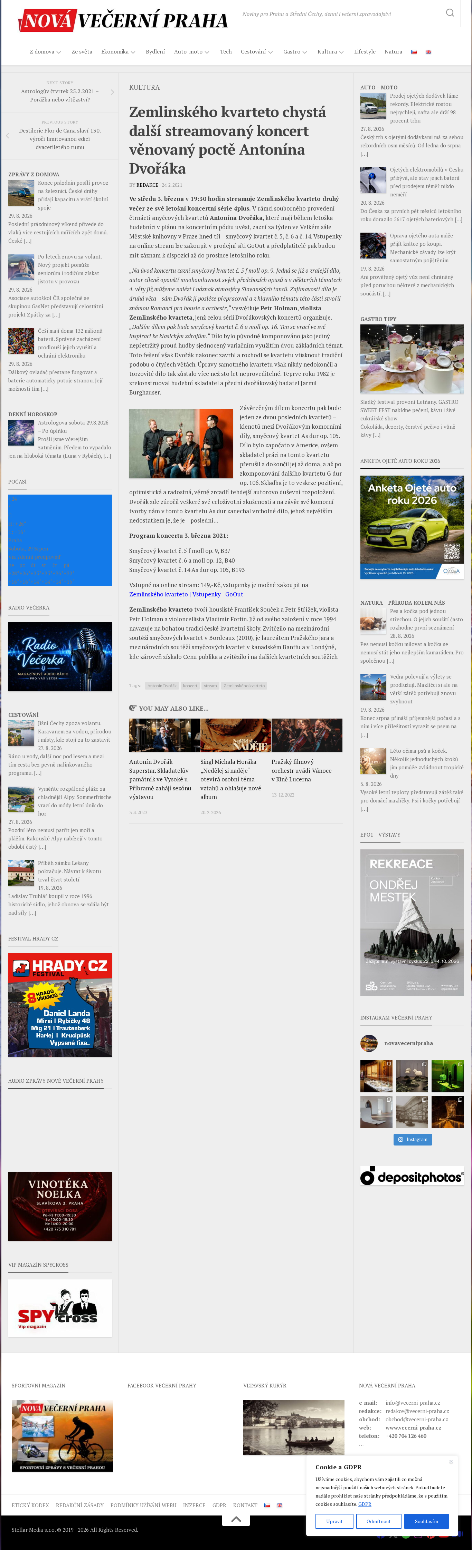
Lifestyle (365, 51)
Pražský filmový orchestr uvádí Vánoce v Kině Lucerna (302, 770)
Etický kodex (30, 1505)
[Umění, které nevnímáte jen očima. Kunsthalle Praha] (412, 1076)
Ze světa (82, 51)
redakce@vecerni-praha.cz (417, 1410)
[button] (412, 922)
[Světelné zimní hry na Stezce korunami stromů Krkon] (448, 1112)
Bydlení (155, 51)
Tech (226, 51)
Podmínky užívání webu (143, 1505)
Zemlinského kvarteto (244, 685)
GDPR (364, 1504)
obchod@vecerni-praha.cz (417, 1419)
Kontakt (245, 1505)
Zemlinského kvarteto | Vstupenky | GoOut (186, 594)
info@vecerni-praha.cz (413, 1402)
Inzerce (194, 1505)
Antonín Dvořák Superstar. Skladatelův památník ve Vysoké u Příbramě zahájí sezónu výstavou (160, 779)
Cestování (253, 51)
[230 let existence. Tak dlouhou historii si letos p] (412, 1112)
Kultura (327, 51)
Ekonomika (115, 51)
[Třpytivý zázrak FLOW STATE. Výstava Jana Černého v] (448, 1076)
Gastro (291, 51)
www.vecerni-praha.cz (414, 1427)
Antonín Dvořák (162, 685)
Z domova (42, 51)
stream (210, 685)
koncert (190, 685)
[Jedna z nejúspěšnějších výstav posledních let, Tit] (376, 1076)
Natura (393, 51)
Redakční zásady (80, 1505)
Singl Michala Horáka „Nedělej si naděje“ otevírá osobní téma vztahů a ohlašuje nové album (230, 779)
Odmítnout (379, 1521)
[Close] (451, 1461)
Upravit (334, 1521)
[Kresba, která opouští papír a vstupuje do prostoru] (376, 1112)
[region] (382, 1495)
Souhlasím (426, 1521)
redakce (147, 185)
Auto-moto (188, 51)
